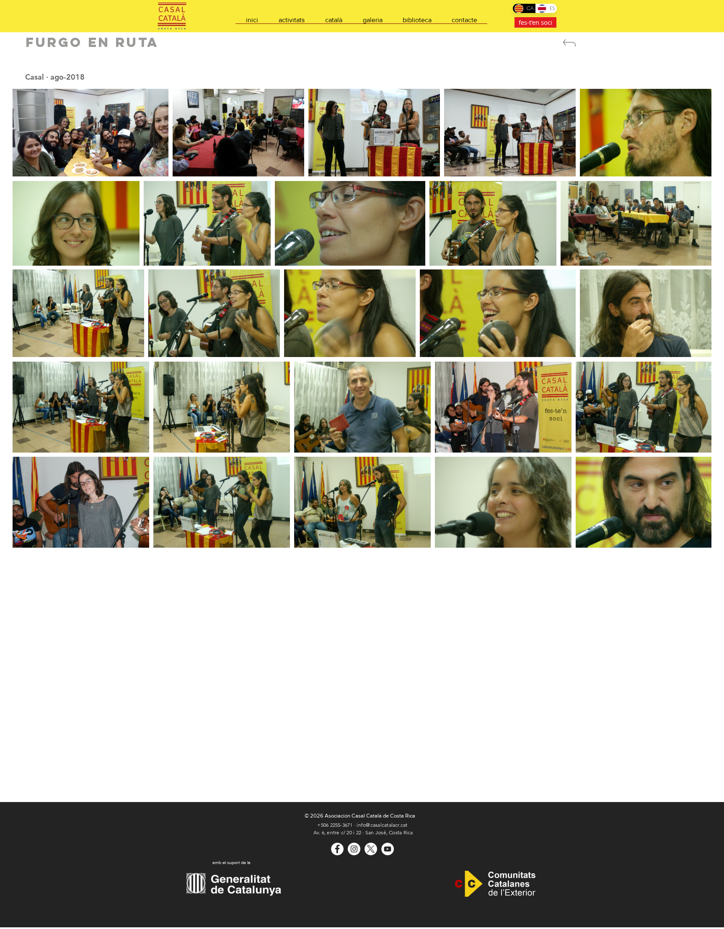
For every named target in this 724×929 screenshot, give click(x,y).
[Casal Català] (337, 849)
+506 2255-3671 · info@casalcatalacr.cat (362, 825)
